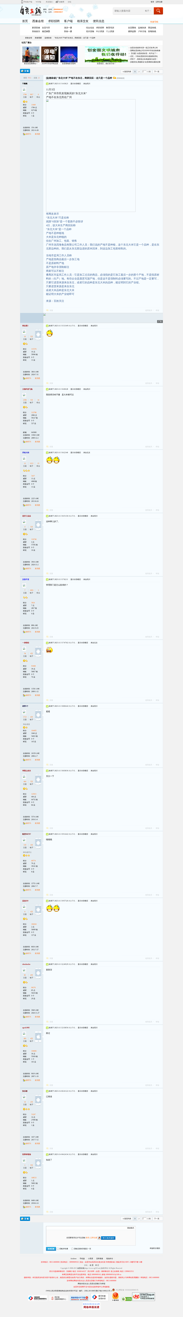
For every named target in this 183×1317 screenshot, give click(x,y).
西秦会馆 (38, 21)
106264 (33, 924)
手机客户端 (28, 2)
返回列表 (127, 72)
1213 (31, 463)
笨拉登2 (25, 326)
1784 (25, 94)
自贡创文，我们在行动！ (106, 64)
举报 (157, 310)
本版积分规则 (155, 1248)
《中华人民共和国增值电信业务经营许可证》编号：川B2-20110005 (70, 1291)
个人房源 (110, 31)
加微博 (61, 2)
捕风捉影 (132, 31)
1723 (25, 717)
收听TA (28, 134)
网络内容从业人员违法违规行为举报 (91, 1284)
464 (25, 782)
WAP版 (38, 2)
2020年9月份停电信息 (50, 64)
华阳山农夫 (26, 771)
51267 (33, 1114)
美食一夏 (68, 31)
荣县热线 (152, 28)
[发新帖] (25, 71)
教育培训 (110, 28)
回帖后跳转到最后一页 (82, 1249)
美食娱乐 (36, 31)
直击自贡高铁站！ (31, 64)
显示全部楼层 (75, 84)
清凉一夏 (68, 28)
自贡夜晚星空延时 (69, 64)
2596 (25, 400)
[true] (158, 10)
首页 (25, 21)
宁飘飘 (24, 84)
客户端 (68, 21)
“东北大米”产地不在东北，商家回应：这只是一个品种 (74, 38)
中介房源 (100, 31)
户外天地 (142, 31)
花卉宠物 (90, 31)
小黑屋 (90, 1259)
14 (25, 1102)
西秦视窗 (38, 38)
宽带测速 (99, 1259)
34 (38, 400)
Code (65, 1228)
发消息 (37, 134)
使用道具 (148, 310)
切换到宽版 (148, 2)
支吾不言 (25, 579)
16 (25, 337)
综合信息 (90, 28)
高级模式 (130, 1228)
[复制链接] (121, 78)
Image (54, 1228)
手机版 (82, 1259)
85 (25, 975)
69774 (33, 861)
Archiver (73, 1259)
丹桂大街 (25, 453)
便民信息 (98, 21)
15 (38, 463)
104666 (33, 1051)
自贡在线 (21, 38)
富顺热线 (152, 31)
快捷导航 (154, 22)
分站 (69, 2)
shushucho (26, 964)
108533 (33, 1178)
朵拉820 (25, 901)
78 (25, 654)
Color (51, 1228)
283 (25, 1039)
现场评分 (109, 1259)
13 (25, 463)
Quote (61, 1228)
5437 (33, 476)
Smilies (69, 1228)
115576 (33, 349)
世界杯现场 (26, 1154)
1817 (31, 94)
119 (25, 845)
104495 (33, 731)
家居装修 (36, 28)
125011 (33, 794)
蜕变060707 (26, 834)
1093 (31, 590)
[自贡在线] (31, 10)
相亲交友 (82, 21)
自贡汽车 (46, 28)
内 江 (97, 1265)
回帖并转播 (63, 1249)
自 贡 (92, 1265)
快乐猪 (24, 1091)
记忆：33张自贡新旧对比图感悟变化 (144, 56)
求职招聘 (54, 21)
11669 (33, 105)
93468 (33, 666)
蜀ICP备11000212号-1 (104, 1291)
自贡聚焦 (132, 28)
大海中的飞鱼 (27, 389)
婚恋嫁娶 (46, 31)
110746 (33, 539)
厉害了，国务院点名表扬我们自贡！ (144, 59)
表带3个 (25, 706)
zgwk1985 (26, 1028)
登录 (152, 2)
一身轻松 (25, 643)
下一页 (156, 72)
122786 (33, 412)
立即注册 (159, 2)
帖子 (147, 11)
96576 (33, 988)
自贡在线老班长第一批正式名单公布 (144, 48)
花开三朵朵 (26, 516)
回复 (51, 310)
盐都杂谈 (142, 28)
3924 (33, 603)
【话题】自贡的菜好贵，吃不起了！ (144, 53)
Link (58, 1228)
